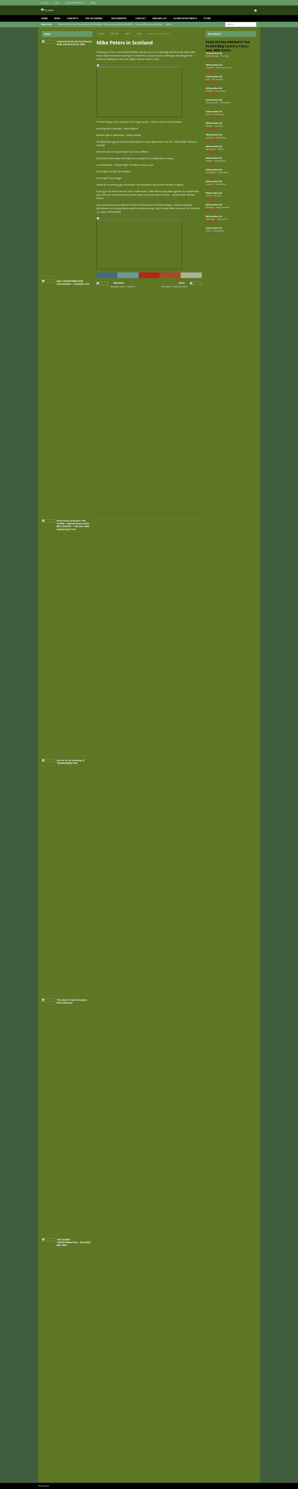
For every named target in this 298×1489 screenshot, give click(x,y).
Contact (140, 18)
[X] (251, 2)
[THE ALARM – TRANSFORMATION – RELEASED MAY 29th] (48, 1354)
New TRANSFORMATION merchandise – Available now (73, 282)
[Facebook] (245, 2)
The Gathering (93, 18)
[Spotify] (257, 2)
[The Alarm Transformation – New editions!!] (48, 1115)
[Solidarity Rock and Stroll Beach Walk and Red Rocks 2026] (48, 156)
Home (44, 18)
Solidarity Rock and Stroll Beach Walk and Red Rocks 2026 (74, 43)
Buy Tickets (211, 59)
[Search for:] (240, 24)
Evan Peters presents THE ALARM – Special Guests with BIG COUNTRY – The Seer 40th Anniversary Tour (73, 525)
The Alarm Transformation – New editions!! (73, 1001)
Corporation (220, 91)
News (57, 18)
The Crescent (217, 79)
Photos (44, 3)
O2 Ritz (221, 149)
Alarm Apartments (185, 18)
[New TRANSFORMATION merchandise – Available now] (48, 396)
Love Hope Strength (74, 3)
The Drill (217, 196)
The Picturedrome (224, 67)
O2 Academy (225, 102)
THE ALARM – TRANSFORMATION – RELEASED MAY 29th (74, 1242)
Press (92, 3)
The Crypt (224, 56)
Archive (114, 33)
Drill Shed (218, 126)
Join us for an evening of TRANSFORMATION (70, 762)
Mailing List (160, 18)
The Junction (222, 219)
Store (207, 18)
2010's (128, 33)
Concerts (72, 18)
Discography (118, 18)
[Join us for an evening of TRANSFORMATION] (48, 875)
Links (56, 3)
